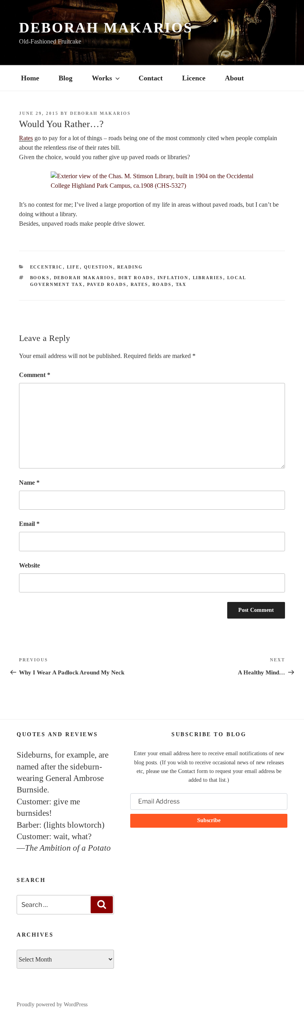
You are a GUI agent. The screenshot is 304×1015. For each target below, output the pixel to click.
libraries (208, 277)
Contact (151, 78)
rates (139, 284)
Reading (130, 267)
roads (162, 284)
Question (98, 267)
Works (102, 78)
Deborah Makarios (106, 28)
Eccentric (46, 267)
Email (29, 523)
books (40, 277)
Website (29, 565)
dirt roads (136, 277)
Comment (34, 374)
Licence (193, 78)
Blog (65, 78)
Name (29, 482)
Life (73, 267)
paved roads (107, 284)
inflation (173, 277)
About (234, 78)
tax (181, 284)
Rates (26, 138)
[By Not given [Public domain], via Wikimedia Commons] (152, 180)
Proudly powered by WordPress (52, 1004)
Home (30, 78)
